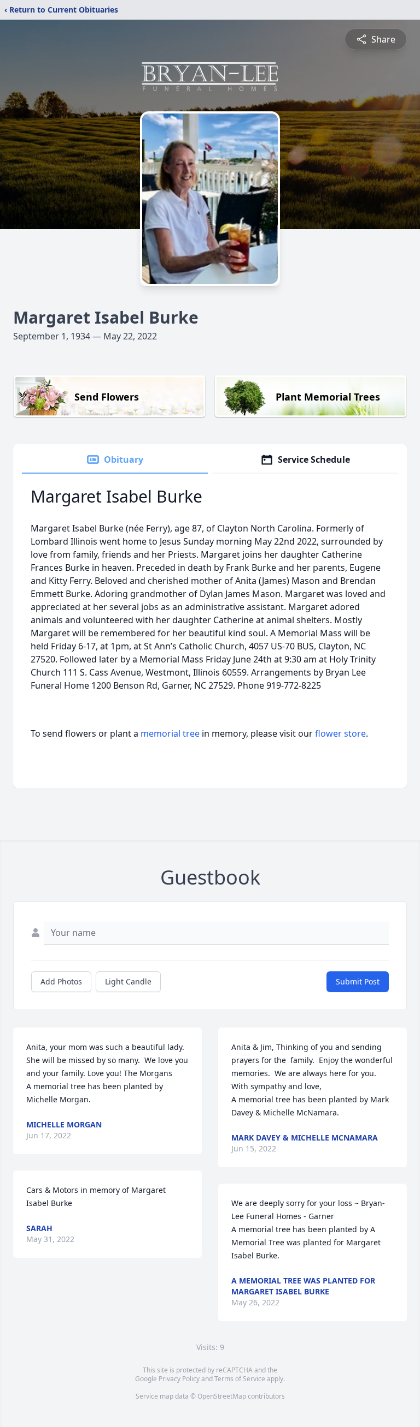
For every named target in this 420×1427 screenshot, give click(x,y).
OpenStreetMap (221, 1396)
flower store (340, 733)
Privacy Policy (179, 1378)
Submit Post (358, 981)
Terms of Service (239, 1378)
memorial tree (170, 733)
